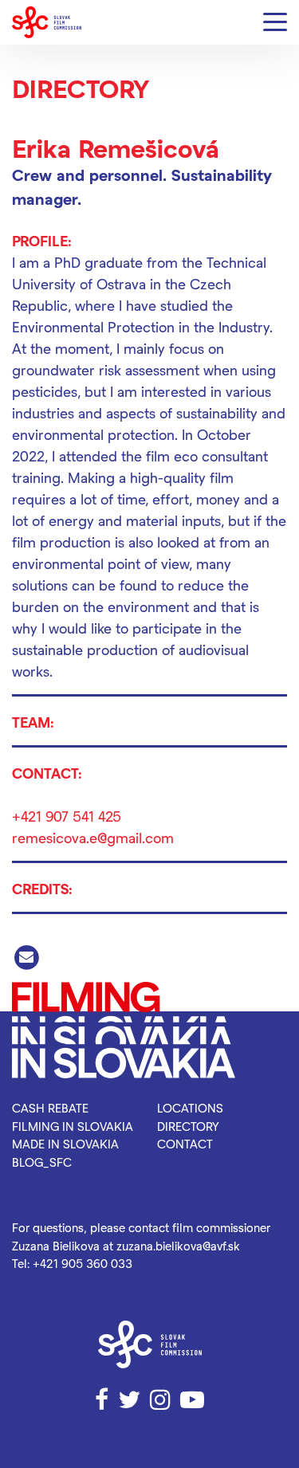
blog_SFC (42, 1162)
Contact (185, 1143)
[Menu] (275, 23)
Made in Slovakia (65, 1143)
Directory (188, 1126)
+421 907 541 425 (66, 815)
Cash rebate (50, 1108)
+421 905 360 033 (82, 1263)
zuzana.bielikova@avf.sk (178, 1245)
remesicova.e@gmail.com (93, 837)
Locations (190, 1108)
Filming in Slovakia (72, 1126)
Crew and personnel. (89, 174)
